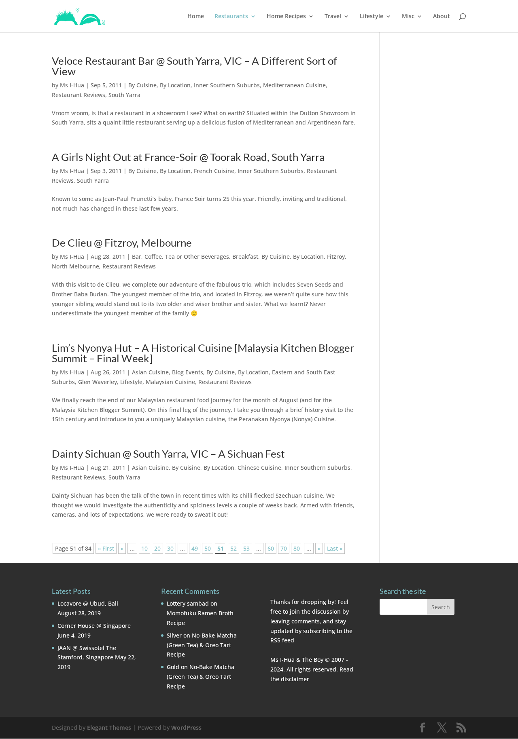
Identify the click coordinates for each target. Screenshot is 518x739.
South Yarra (124, 95)
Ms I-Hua (72, 85)
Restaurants (231, 16)
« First (106, 548)
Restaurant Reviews (78, 95)
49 (194, 548)
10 (144, 548)
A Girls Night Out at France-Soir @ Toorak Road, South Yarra (188, 156)
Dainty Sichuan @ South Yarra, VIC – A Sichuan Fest (168, 453)
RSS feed (282, 640)
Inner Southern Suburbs (227, 85)
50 (207, 548)
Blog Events (187, 372)
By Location (175, 85)
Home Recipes (286, 16)
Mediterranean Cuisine (294, 85)
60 (270, 548)
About (441, 16)
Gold (173, 667)
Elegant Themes (109, 727)
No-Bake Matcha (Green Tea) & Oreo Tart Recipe (202, 645)
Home (195, 16)
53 (246, 548)
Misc (408, 16)
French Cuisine (214, 171)
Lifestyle (371, 16)
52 (233, 548)
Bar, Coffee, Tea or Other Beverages (180, 256)
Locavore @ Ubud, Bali (87, 603)
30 (170, 548)
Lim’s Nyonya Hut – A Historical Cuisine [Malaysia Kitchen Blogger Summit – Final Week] (203, 353)
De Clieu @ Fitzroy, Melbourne (122, 242)
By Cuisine (142, 85)
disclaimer (295, 679)
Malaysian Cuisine (170, 382)
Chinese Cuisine (259, 467)
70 (283, 548)
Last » (334, 548)
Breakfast (245, 256)
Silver (174, 635)
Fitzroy (336, 256)
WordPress (186, 727)
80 (296, 548)
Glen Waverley (97, 382)
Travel (333, 16)
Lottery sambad (188, 603)
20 (157, 548)
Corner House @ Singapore (94, 625)
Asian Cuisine (150, 372)
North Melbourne (75, 266)
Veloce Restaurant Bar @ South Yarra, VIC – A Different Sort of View (194, 66)
